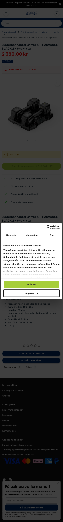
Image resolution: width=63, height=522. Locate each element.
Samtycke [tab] (11, 235)
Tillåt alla (31, 284)
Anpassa (29, 293)
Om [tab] (51, 235)
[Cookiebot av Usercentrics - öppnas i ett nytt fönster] (47, 227)
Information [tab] (31, 235)
